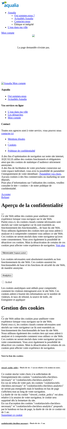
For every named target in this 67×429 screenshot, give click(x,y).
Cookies (12, 144)
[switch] (3, 282)
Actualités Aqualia (23, 18)
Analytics (7, 275)
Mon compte (7, 32)
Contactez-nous (22, 21)
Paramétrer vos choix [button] (50, 173)
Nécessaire (14, 253)
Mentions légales (16, 139)
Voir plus (60, 245)
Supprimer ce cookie (11, 415)
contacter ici (7, 133)
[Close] (2, 316)
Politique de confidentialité (21, 150)
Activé (8, 282)
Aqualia (12, 12)
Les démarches (15, 114)
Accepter (6, 194)
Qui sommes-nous (17, 96)
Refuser (5, 197)
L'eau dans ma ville (18, 27)
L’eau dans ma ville (18, 111)
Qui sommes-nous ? (24, 15)
